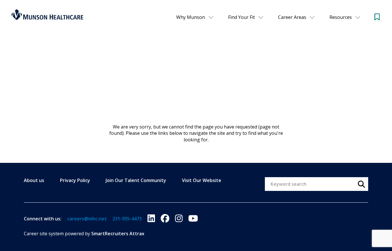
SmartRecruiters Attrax (117, 233)
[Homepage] (47, 14)
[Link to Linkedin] (151, 218)
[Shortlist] (377, 16)
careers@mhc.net (87, 219)
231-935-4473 (127, 219)
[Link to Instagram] (179, 218)
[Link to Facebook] (165, 218)
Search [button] (361, 184)
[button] (210, 17)
